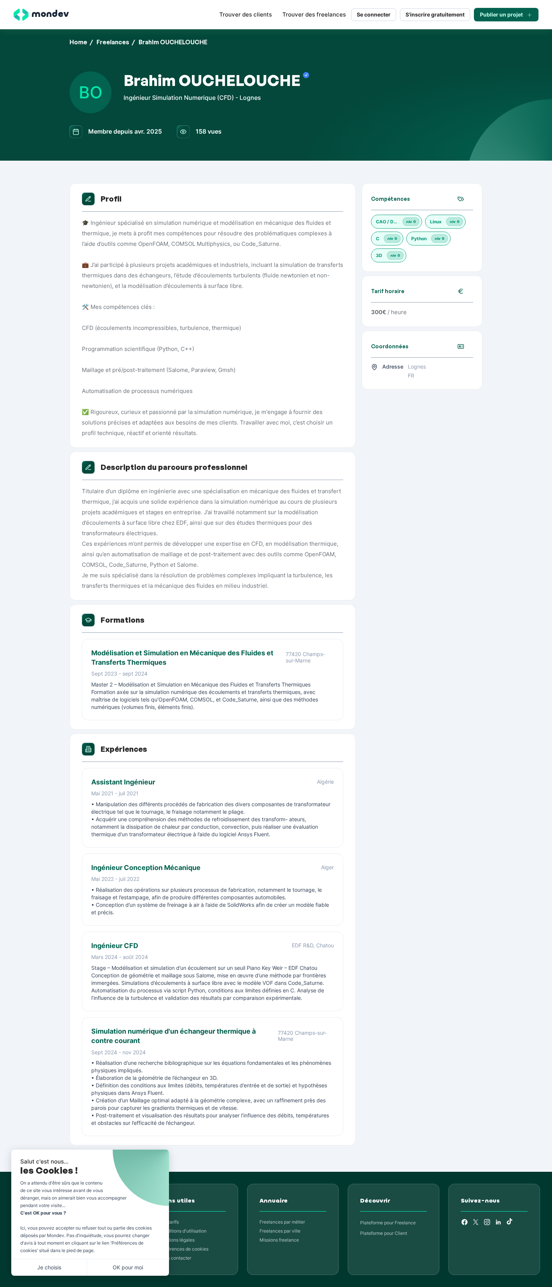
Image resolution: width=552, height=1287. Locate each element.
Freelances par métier (282, 1222)
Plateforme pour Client (383, 1233)
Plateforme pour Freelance (388, 1222)
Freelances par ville (279, 1231)
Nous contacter (175, 1258)
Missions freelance (279, 1240)
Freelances (113, 42)
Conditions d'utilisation (183, 1231)
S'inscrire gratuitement (435, 14)
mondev (50, 14)
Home (78, 42)
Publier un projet (501, 14)
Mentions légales (177, 1240)
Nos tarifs (169, 1222)
